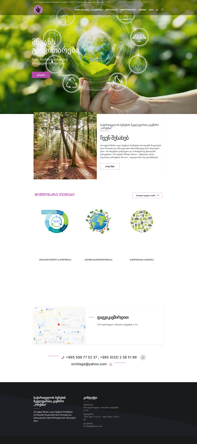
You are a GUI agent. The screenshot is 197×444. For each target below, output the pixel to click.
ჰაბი (151, 10)
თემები (142, 10)
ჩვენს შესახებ (81, 10)
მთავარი (67, 10)
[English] (157, 10)
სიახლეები (97, 10)
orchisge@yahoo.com (92, 426)
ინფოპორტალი (128, 10)
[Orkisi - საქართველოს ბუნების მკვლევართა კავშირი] (38, 9)
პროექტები (111, 10)
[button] (8, 56)
